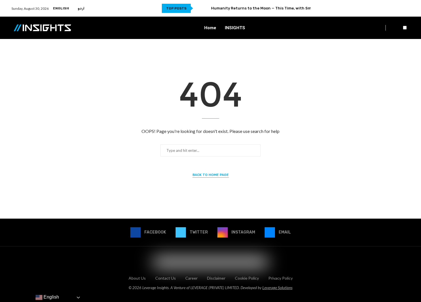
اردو (81, 8)
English (61, 8)
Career (191, 278)
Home (210, 27)
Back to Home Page (210, 175)
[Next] (205, 8)
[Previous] (198, 8)
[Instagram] (400, 8)
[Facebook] (390, 8)
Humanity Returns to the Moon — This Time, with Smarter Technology (278, 8)
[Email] (406, 8)
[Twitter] (394, 8)
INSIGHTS (235, 27)
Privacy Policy (280, 278)
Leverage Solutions (277, 287)
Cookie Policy (247, 278)
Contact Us (165, 278)
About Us (137, 278)
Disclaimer (216, 278)
